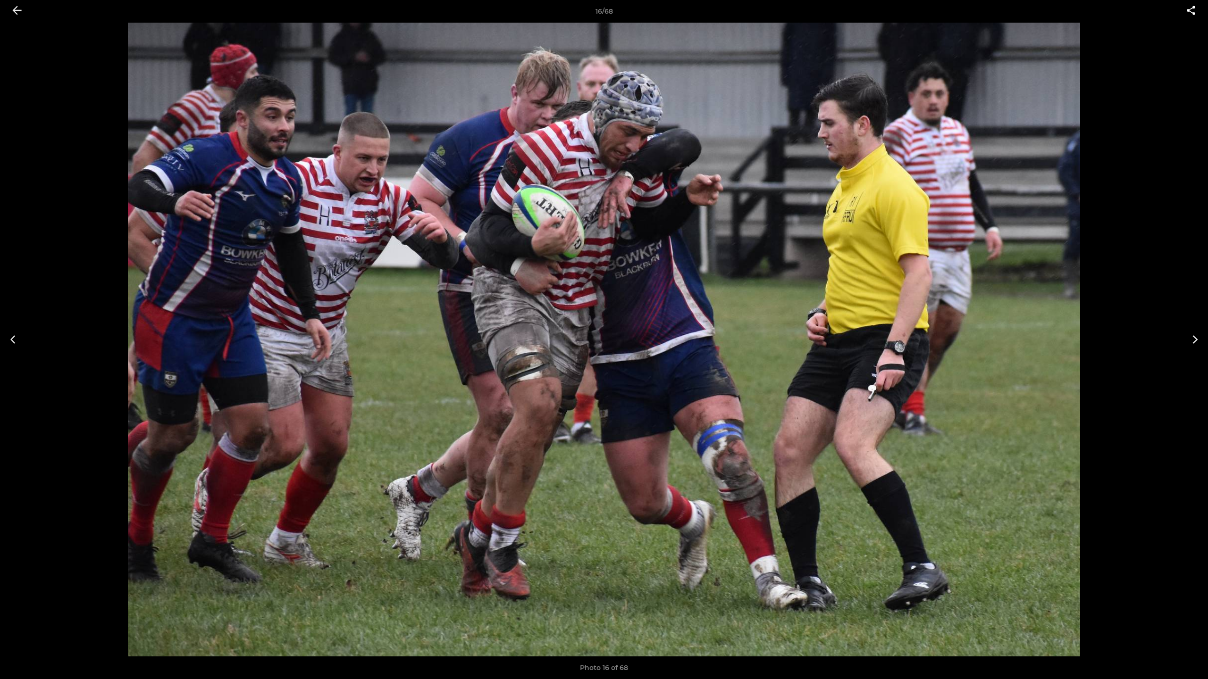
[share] (1191, 11)
